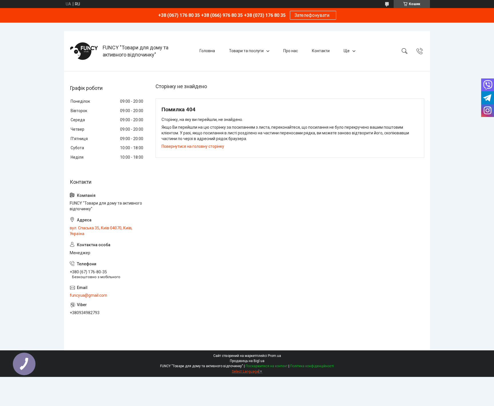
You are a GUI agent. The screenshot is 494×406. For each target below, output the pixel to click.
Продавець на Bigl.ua (247, 361)
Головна (207, 51)
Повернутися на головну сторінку (193, 146)
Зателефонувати (313, 15)
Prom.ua (274, 356)
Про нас (290, 51)
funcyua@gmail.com (88, 295)
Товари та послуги (246, 51)
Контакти (321, 51)
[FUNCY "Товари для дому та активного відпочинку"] (84, 51)
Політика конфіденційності (312, 366)
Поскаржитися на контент (267, 366)
